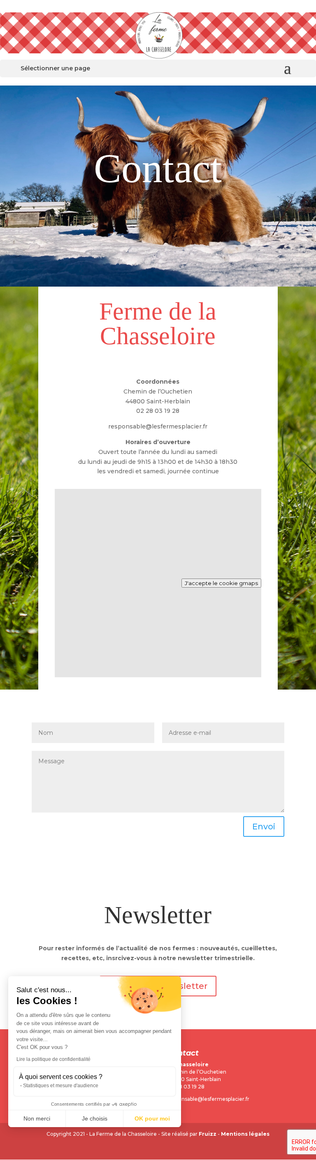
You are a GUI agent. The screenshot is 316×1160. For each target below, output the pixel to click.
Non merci (36, 1118)
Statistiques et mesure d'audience (60, 1085)
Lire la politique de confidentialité (53, 1059)
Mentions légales (245, 1134)
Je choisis (94, 1118)
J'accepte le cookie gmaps (221, 583)
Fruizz (207, 1134)
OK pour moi (152, 1118)
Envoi (263, 826)
